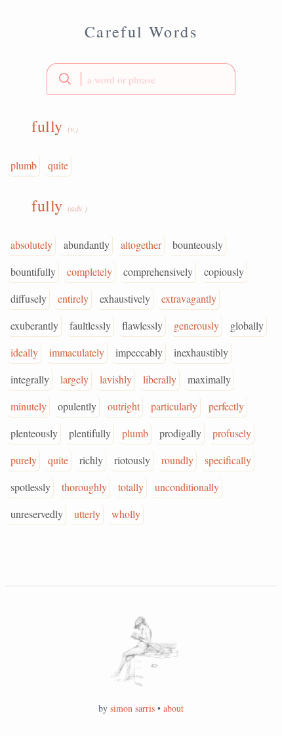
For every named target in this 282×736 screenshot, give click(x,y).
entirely (73, 298)
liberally (159, 379)
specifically (228, 460)
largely (74, 379)
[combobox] (141, 79)
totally (131, 487)
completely (89, 271)
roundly (177, 460)
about (173, 708)
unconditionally (187, 487)
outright (124, 406)
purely (23, 460)
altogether (141, 244)
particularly (174, 406)
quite (58, 165)
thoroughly (84, 487)
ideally (24, 352)
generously (196, 325)
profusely (231, 433)
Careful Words (141, 31)
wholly (125, 514)
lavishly (116, 379)
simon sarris (132, 708)
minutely (28, 406)
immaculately (76, 352)
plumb (23, 165)
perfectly (226, 406)
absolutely (31, 244)
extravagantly (188, 298)
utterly (87, 514)
